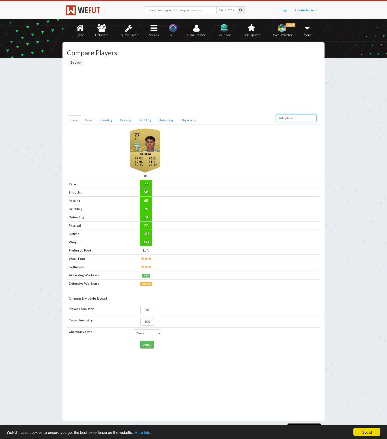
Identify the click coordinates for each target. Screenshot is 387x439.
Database (101, 35)
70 (146, 209)
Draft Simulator (282, 30)
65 (146, 200)
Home (80, 35)
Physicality (188, 120)
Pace (88, 120)
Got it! (367, 432)
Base (74, 120)
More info (142, 432)
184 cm (146, 234)
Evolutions (224, 35)
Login (284, 10)
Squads (154, 35)
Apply (147, 344)
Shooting (106, 120)
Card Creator (196, 35)
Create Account (306, 10)
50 (146, 192)
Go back (75, 62)
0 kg (146, 242)
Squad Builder (129, 35)
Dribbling (145, 120)
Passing (125, 120)
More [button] (307, 35)
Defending (166, 120)
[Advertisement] (237, 77)
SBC (173, 35)
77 (146, 184)
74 (146, 217)
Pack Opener (251, 35)
